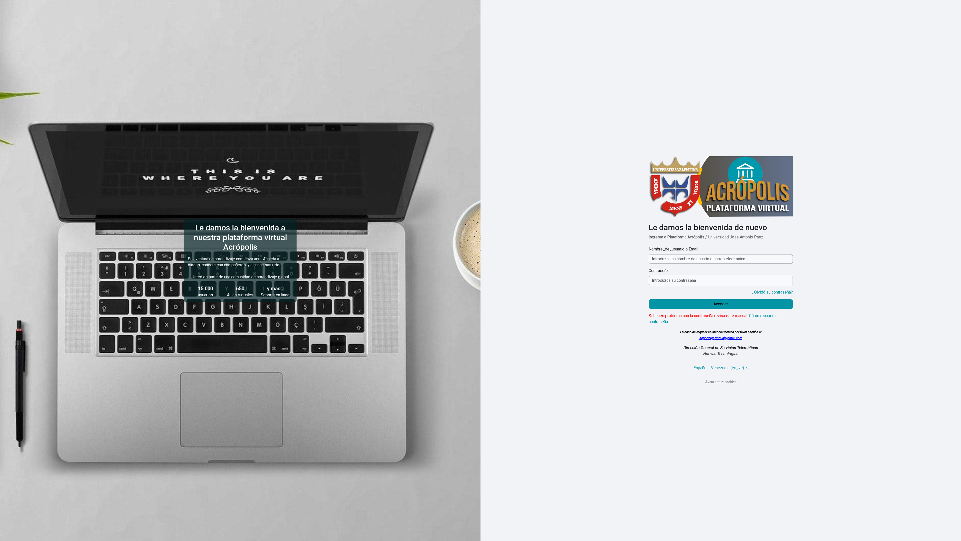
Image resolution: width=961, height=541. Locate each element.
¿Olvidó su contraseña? (772, 292)
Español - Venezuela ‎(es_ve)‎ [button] (719, 367)
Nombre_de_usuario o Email (673, 249)
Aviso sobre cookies (721, 382)
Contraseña (658, 270)
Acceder (720, 304)
